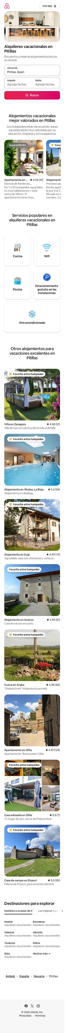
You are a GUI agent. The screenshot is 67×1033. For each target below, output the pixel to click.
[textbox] (18, 84)
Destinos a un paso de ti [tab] (18, 910)
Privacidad (25, 1015)
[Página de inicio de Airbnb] (7, 5)
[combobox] (32, 72)
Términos (40, 1015)
